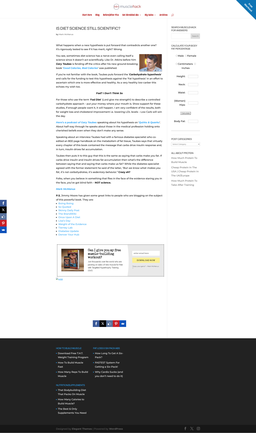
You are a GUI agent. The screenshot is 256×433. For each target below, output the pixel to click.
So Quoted (64, 206)
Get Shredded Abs (130, 15)
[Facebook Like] (109, 323)
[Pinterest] (116, 323)
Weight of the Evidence (72, 224)
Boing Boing (65, 203)
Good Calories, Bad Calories (80, 68)
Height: (181, 76)
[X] (102, 323)
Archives (164, 15)
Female (191, 55)
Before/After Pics (111, 15)
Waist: (181, 92)
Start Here (87, 15)
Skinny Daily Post (68, 210)
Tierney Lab (65, 227)
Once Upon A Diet (69, 217)
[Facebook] (96, 323)
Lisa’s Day (64, 220)
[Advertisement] (109, 300)
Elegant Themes (82, 428)
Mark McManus (66, 34)
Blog (97, 15)
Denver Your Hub (68, 234)
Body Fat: (179, 121)
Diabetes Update (68, 231)
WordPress (116, 428)
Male (181, 55)
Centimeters (185, 63)
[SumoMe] (122, 323)
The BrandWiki (67, 213)
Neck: (182, 84)
